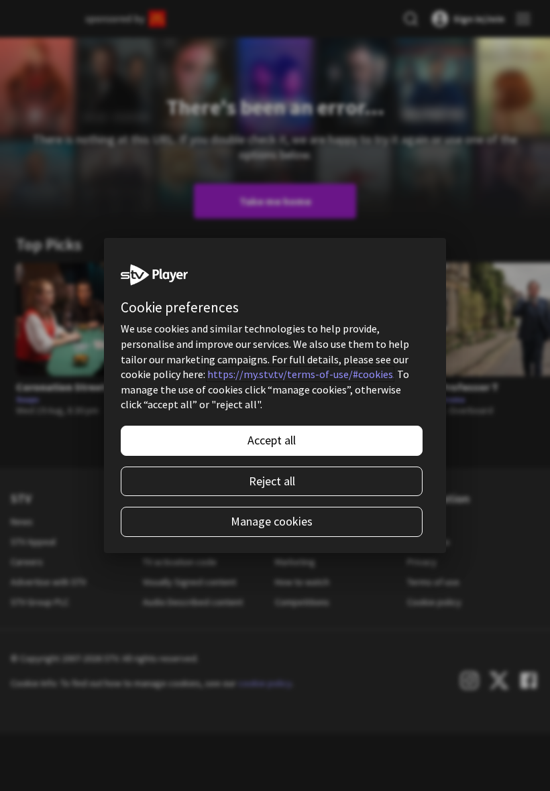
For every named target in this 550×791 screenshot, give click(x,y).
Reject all (272, 481)
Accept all (272, 440)
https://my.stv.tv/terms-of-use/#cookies (300, 374)
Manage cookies (272, 521)
